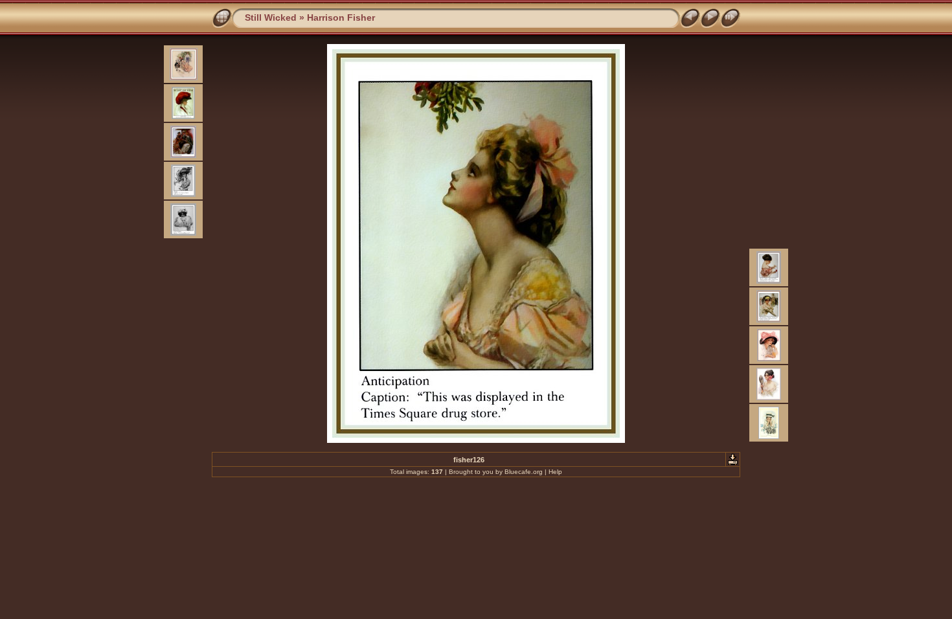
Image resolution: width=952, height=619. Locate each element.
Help (555, 471)
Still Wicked (271, 17)
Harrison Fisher (341, 17)
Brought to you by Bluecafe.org (496, 471)
